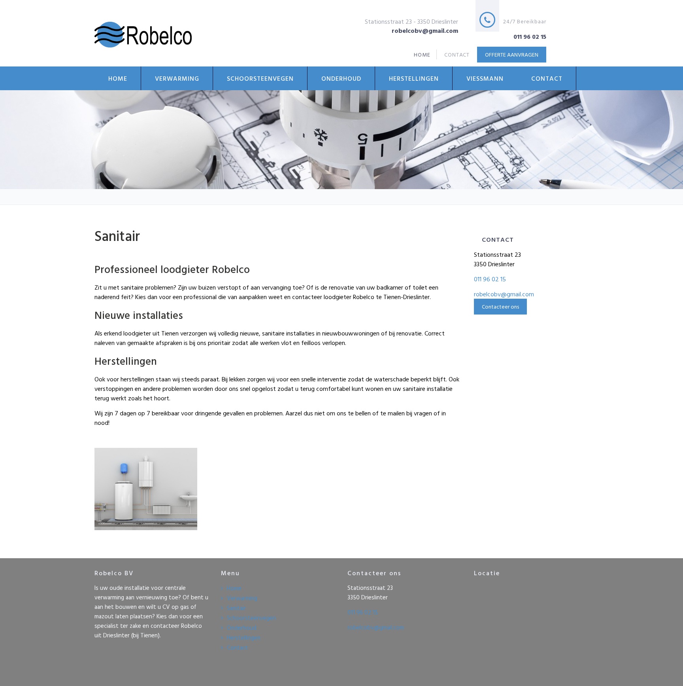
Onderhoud (341, 78)
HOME (422, 54)
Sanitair (236, 607)
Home (117, 78)
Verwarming (177, 78)
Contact (546, 78)
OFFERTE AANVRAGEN (511, 54)
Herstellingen (414, 78)
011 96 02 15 (490, 279)
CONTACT (457, 54)
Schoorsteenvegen (260, 78)
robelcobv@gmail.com (504, 294)
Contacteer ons (500, 306)
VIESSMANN (485, 78)
